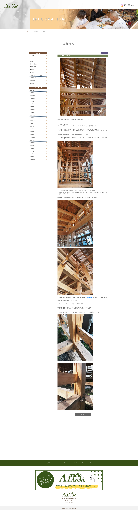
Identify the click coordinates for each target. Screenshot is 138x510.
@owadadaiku (89, 297)
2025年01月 (33, 118)
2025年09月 (33, 95)
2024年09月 (33, 129)
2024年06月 (33, 137)
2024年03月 (33, 145)
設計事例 (32, 83)
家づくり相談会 (34, 64)
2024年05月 (33, 140)
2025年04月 (33, 109)
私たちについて (34, 78)
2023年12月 (33, 154)
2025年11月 (33, 90)
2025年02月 (33, 115)
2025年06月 (33, 104)
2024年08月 (33, 131)
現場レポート (33, 61)
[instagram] (122, 5)
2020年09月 (33, 159)
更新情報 (32, 69)
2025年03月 (33, 112)
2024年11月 (33, 123)
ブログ (31, 58)
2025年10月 (33, 93)
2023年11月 (33, 156)
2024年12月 (33, 120)
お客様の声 (32, 80)
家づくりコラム (34, 72)
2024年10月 (33, 126)
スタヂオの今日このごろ (36, 75)
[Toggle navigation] (129, 5)
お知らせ (32, 55)
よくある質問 (33, 66)
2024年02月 (33, 148)
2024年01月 (33, 151)
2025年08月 (33, 98)
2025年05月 (33, 106)
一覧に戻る (83, 415)
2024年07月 (33, 134)
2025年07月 (33, 101)
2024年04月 (33, 143)
